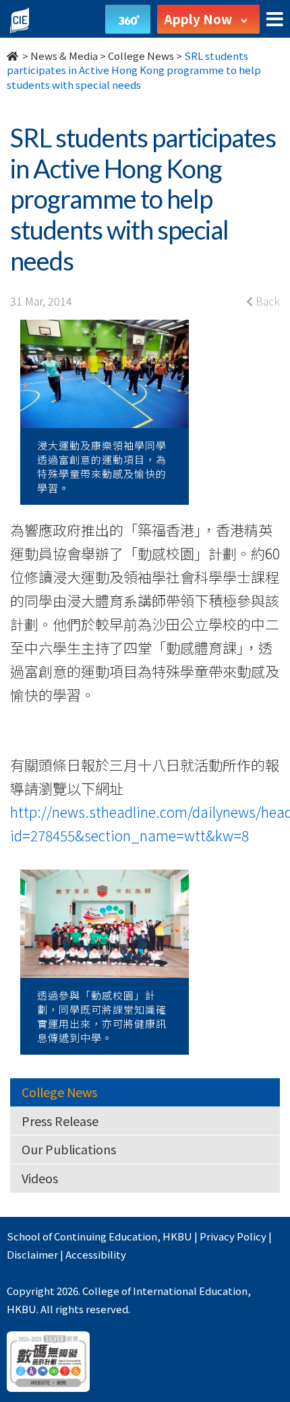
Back (266, 301)
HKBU (177, 1236)
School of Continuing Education (82, 1236)
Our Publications (69, 1149)
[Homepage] (13, 55)
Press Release (60, 1120)
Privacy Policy (233, 1236)
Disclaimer (32, 1254)
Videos (40, 1178)
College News (141, 55)
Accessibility (95, 1254)
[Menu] (274, 20)
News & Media (64, 55)
